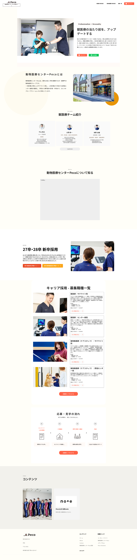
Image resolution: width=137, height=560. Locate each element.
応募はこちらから (68, 394)
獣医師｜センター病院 (79, 317)
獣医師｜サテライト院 (79, 294)
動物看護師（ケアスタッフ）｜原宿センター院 (87, 369)
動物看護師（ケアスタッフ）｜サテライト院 (87, 342)
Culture (81, 543)
